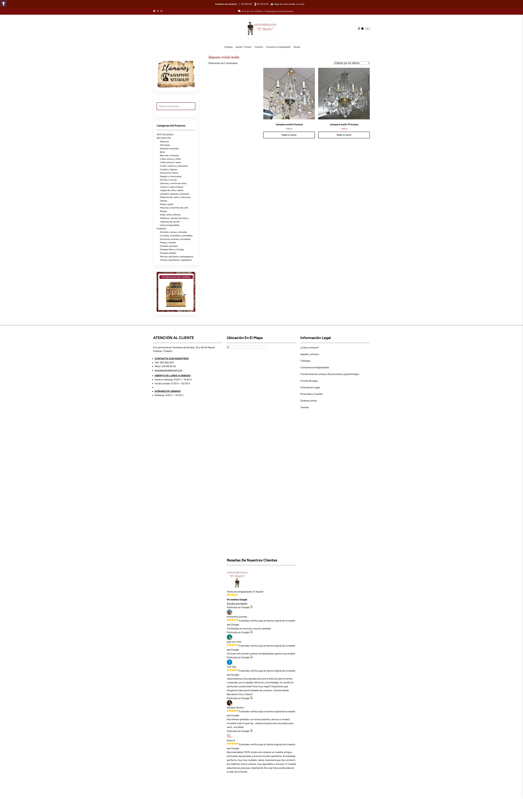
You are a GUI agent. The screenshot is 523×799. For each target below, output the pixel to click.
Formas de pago (309, 380)
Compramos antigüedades (278, 47)
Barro (162, 152)
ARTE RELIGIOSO (165, 134)
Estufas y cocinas (168, 179)
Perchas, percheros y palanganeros (176, 256)
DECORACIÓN (164, 138)
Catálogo (228, 47)
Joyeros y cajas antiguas (171, 187)
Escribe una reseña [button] (237, 603)
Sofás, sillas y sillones (170, 214)
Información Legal (310, 387)
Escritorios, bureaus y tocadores (175, 239)
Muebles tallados (168, 253)
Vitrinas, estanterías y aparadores (176, 260)
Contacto (258, 47)
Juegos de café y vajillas (171, 190)
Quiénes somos (308, 400)
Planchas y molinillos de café (174, 207)
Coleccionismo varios (170, 162)
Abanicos (164, 141)
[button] (3, 3)
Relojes (163, 211)
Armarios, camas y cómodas (173, 232)
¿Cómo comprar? (309, 347)
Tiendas (296, 47)
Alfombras (165, 145)
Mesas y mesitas (168, 242)
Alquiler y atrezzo (243, 47)
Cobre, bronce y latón (170, 159)
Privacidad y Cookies (311, 393)
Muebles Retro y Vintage (172, 249)
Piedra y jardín (166, 204)
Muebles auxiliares (169, 246)
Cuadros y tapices (168, 169)
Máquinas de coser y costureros (175, 197)
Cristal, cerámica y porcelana (174, 166)
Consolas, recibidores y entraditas (176, 235)
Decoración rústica (169, 173)
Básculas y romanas (169, 155)
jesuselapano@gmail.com (168, 370)
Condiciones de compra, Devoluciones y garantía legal (329, 374)
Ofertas (163, 200)
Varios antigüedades (169, 225)
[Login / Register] (359, 28)
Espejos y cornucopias (170, 176)
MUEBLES (161, 228)
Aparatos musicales (169, 148)
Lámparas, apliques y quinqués (174, 194)
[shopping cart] (363, 28)
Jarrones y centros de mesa (173, 183)
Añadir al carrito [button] (289, 135)
